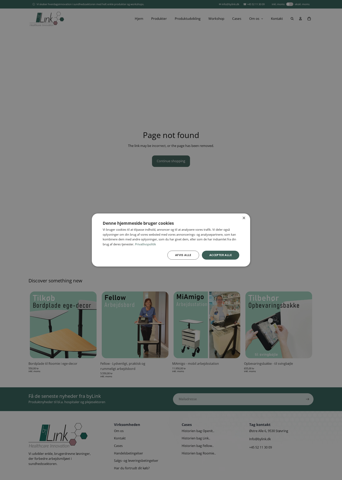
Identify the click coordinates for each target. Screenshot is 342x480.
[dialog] (171, 240)
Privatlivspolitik (145, 244)
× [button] (243, 218)
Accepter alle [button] (220, 255)
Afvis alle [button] (183, 255)
